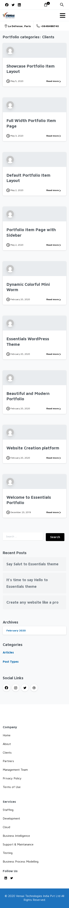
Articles (8, 652)
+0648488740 (50, 26)
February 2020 (16, 630)
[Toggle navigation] (62, 15)
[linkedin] (19, 5)
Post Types (11, 661)
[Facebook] (7, 5)
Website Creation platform (32, 447)
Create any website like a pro (32, 602)
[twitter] (13, 5)
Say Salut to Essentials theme (32, 564)
